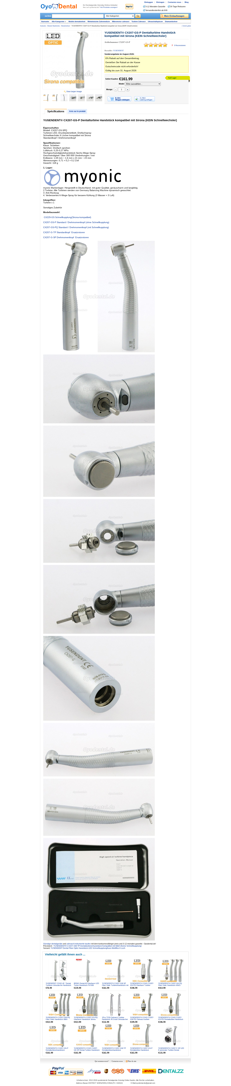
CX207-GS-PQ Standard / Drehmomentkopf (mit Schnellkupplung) (76, 227)
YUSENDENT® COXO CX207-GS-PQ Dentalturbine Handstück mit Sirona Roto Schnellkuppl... (170, 1019)
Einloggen (148, 2)
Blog (187, 2)
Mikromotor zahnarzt (120, 21)
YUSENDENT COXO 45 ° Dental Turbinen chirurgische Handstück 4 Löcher (58, 985)
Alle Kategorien (58, 21)
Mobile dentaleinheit (77, 21)
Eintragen (160, 2)
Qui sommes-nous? (102, 1061)
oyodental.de (102, 1080)
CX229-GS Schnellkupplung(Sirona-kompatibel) (67, 217)
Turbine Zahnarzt (139, 21)
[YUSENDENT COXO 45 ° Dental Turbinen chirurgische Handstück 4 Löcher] (59, 970)
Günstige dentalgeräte (52, 944)
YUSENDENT (118, 50)
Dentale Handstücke (53, 26)
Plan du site (132, 1061)
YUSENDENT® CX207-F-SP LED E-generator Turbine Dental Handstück (171, 1050)
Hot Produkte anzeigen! (109, 7)
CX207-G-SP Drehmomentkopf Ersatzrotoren (66, 237)
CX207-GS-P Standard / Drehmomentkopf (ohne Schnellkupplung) (76, 222)
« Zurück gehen (186, 26)
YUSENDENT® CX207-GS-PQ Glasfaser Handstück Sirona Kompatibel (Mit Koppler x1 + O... (86, 1019)
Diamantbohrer (171, 21)
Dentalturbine (65, 26)
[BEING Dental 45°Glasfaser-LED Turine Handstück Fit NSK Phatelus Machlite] (87, 970)
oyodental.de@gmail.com (145, 1083)
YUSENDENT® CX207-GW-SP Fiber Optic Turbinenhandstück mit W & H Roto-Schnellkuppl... (115, 985)
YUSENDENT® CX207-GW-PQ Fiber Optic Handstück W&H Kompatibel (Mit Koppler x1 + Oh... (59, 1019)
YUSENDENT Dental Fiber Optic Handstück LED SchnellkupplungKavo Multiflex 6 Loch (88, 948)
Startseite (45, 21)
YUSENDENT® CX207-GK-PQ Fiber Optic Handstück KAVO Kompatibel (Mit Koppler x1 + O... (170, 985)
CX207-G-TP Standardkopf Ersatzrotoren (64, 232)
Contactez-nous (174, 2)
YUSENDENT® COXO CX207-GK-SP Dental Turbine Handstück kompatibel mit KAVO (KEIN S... (87, 1050)
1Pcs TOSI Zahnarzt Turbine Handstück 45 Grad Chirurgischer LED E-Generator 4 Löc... (115, 1019)
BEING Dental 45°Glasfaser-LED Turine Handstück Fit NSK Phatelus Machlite (86, 985)
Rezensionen (180, 45)
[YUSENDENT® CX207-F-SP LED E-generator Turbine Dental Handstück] (172, 1035)
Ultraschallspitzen (155, 21)
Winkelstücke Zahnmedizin (99, 21)
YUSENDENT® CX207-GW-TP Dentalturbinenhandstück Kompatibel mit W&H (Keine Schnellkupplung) (97, 946)
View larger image (74, 91)
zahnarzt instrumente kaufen (78, 944)
